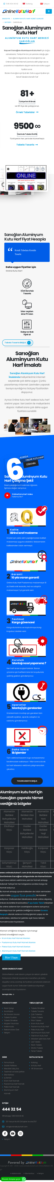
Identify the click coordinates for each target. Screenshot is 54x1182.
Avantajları (8, 1011)
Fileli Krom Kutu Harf (39, 1036)
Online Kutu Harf (9, 1003)
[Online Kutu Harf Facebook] (5, 1133)
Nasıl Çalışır (9, 1008)
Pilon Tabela (36, 1020)
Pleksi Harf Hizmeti (11, 1087)
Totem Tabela (37, 1017)
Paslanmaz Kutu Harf (40, 1026)
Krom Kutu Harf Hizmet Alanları (16, 938)
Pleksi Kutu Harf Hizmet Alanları (16, 946)
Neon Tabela (36, 1045)
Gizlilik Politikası (10, 1065)
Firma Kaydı (9, 1062)
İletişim (7, 1033)
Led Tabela (35, 1042)
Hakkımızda (9, 1026)
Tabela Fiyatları (10, 1017)
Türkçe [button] (46, 4)
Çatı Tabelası (36, 1014)
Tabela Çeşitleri (36, 1003)
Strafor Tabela (37, 1048)
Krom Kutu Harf (37, 1023)
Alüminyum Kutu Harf (40, 1033)
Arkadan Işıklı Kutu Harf (40, 1039)
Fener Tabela (36, 1051)
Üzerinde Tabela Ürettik (27, 134)
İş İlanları (8, 1078)
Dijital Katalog (36, 1057)
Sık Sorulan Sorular (12, 1014)
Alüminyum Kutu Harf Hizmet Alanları (18, 950)
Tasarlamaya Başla (27, 781)
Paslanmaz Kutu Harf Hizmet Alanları (19, 942)
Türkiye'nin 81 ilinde (27, 101)
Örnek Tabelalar (25, 112)
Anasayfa (6, 19)
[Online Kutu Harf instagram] (20, 1133)
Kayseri (8, 22)
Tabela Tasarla (25, 144)
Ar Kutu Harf (36, 1065)
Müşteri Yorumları (11, 1023)
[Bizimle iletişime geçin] (24, 1178)
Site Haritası (9, 1075)
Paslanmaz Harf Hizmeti (14, 1084)
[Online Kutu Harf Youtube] (12, 1133)
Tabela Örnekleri (11, 1020)
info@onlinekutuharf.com (17, 1127)
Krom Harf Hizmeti (11, 1081)
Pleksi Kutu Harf (37, 1030)
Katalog (29, 4)
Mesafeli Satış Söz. (11, 1068)
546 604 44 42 (12, 4)
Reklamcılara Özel (11, 1030)
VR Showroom (37, 1068)
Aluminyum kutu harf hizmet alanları (28, 19)
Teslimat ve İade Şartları (14, 1072)
